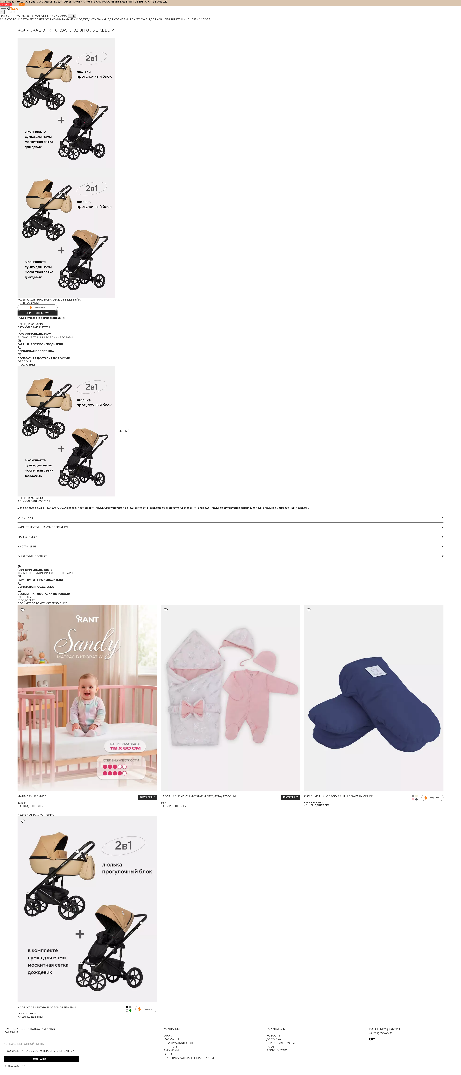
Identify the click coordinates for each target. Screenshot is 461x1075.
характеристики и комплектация (43, 527)
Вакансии (171, 1050)
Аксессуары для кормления (153, 19)
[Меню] (72, 16)
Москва (4, 16)
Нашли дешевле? (30, 806)
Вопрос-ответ (277, 1050)
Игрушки (181, 19)
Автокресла (30, 19)
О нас (168, 1035)
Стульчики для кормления (111, 19)
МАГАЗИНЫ (171, 1039)
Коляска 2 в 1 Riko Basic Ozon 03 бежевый (47, 1007)
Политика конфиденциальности (189, 1057)
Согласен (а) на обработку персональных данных (40, 1050)
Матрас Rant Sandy (32, 796)
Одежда (85, 19)
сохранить (41, 1059)
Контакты (171, 1054)
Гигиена (194, 19)
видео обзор (27, 536)
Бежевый (122, 431)
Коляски (14, 19)
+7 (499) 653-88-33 (22, 15)
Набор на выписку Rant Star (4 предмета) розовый (198, 796)
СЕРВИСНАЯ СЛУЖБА (280, 1043)
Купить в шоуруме (37, 313)
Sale (3, 19)
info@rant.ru (389, 1029)
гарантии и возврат (32, 556)
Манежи (72, 19)
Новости (273, 1035)
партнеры (171, 1046)
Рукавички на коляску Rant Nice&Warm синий (338, 796)
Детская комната (52, 19)
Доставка (273, 1039)
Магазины (42, 15)
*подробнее (26, 364)
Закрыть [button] (6, 4)
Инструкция (27, 546)
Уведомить (40, 307)
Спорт (205, 19)
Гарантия (273, 1046)
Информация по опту (180, 1043)
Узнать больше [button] (155, 1)
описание (25, 517)
